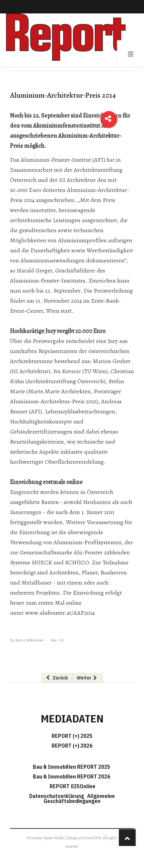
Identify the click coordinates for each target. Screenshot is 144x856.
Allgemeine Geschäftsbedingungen (79, 798)
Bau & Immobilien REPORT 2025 (71, 766)
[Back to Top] (127, 837)
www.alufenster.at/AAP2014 (60, 613)
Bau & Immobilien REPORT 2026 (71, 776)
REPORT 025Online (72, 786)
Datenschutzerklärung (57, 796)
